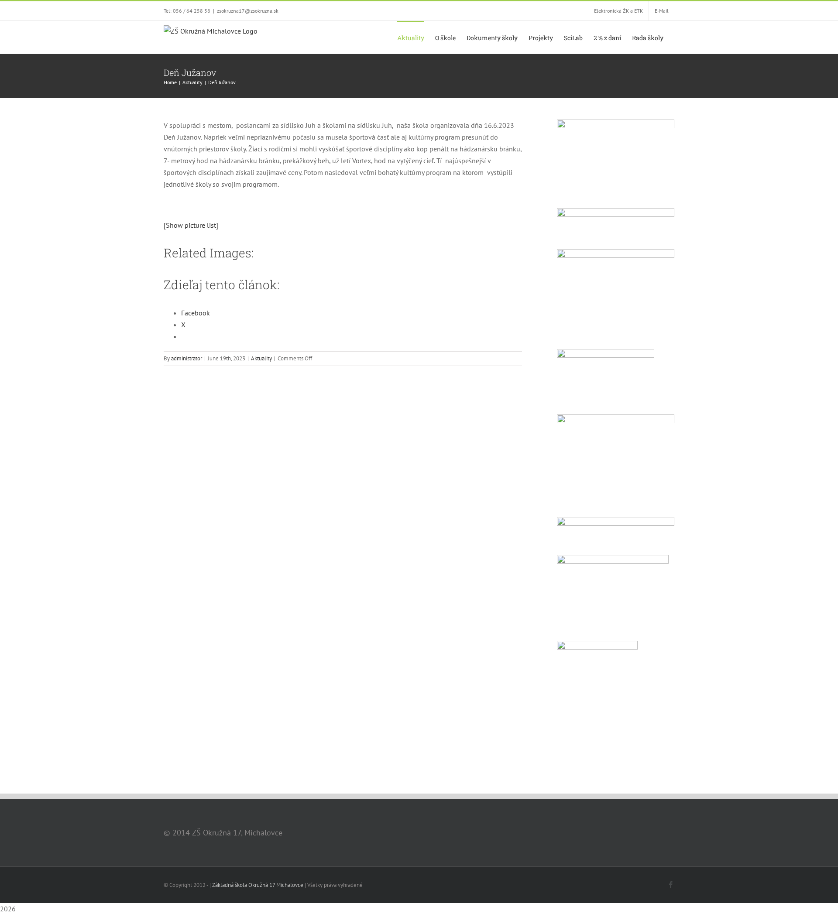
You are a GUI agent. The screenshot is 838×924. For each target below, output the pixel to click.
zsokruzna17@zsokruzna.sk (247, 10)
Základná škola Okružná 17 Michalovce (257, 885)
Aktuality (261, 358)
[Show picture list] (191, 225)
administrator (186, 358)
